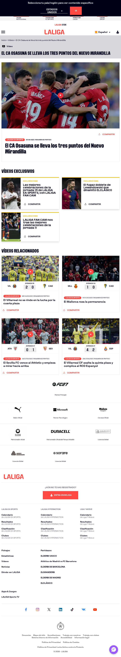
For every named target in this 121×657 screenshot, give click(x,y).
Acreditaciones (54, 635)
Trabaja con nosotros (72, 635)
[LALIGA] (54, 32)
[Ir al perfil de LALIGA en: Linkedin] (60, 609)
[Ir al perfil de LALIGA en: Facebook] (26, 609)
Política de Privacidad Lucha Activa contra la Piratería (60, 647)
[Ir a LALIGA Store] (60, 25)
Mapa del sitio (39, 635)
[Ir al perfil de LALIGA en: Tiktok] (72, 609)
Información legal (82, 637)
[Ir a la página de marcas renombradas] (60, 626)
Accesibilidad (66, 637)
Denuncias (26, 635)
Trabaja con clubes (91, 635)
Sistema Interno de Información (45, 637)
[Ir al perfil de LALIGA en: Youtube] (95, 609)
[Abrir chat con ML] (113, 649)
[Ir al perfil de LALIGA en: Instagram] (37, 609)
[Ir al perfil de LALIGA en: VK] (83, 609)
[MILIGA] (117, 32)
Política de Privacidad (51, 642)
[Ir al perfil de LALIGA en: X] (49, 609)
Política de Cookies (71, 642)
